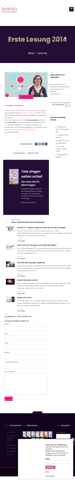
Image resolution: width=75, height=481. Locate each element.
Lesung (42, 53)
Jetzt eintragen (57, 104)
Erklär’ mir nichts (24, 297)
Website (7, 352)
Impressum (13, 448)
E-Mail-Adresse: (55, 94)
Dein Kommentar (10, 371)
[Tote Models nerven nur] (25, 434)
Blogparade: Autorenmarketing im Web (62, 129)
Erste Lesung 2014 (24, 316)
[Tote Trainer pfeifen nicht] (50, 434)
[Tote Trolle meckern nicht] (42, 434)
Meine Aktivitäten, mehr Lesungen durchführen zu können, (23, 110)
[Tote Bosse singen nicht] (37, 434)
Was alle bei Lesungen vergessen (31, 262)
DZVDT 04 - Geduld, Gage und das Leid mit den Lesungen (41, 227)
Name (7, 333)
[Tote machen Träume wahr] (33, 434)
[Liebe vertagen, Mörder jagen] (29, 434)
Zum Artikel (21, 241)
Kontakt (12, 454)
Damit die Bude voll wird (27, 280)
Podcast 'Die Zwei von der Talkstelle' (12, 438)
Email (7, 343)
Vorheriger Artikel (19, 153)
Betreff (7, 324)
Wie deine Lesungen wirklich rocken (61, 149)
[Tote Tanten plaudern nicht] (46, 434)
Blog (31, 53)
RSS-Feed (12, 432)
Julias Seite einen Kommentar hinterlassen (22, 130)
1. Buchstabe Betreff (11, 362)
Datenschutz (13, 451)
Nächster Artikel (33, 153)
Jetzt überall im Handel (28, 202)
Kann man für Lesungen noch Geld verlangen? (37, 245)
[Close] (72, 439)
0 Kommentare (18, 105)
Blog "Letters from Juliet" (26, 113)
